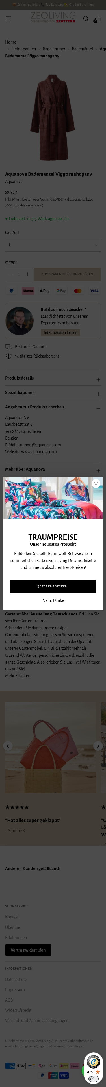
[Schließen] (96, 483)
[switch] (93, 1079)
